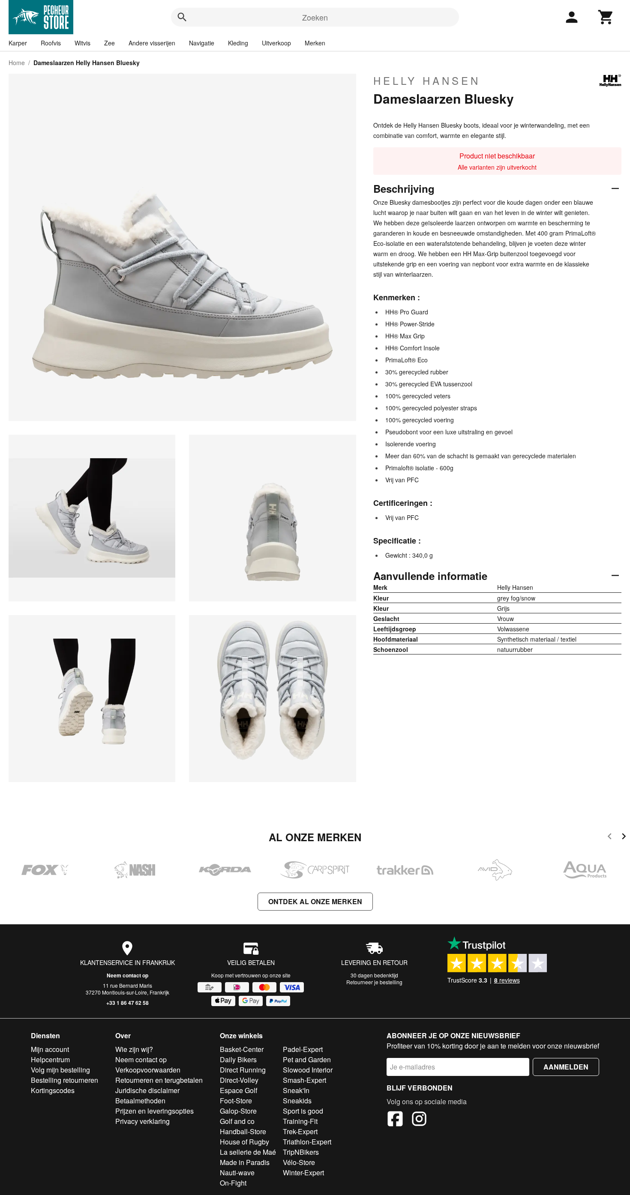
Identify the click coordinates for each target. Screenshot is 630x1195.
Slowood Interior (308, 1070)
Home (17, 62)
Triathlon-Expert (307, 1142)
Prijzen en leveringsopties (154, 1111)
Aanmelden (565, 1067)
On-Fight (233, 1183)
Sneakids (297, 1100)
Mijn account (50, 1049)
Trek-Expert (300, 1131)
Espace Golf (238, 1090)
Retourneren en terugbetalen (159, 1080)
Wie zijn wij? (134, 1049)
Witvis (82, 43)
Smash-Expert (304, 1080)
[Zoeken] (182, 17)
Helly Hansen (426, 80)
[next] (624, 837)
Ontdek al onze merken (315, 901)
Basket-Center (242, 1049)
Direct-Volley (239, 1080)
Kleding (238, 43)
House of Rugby (244, 1142)
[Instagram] (419, 1120)
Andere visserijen (152, 43)
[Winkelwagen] (606, 17)
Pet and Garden (307, 1059)
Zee (109, 43)
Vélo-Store (299, 1162)
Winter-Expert (303, 1172)
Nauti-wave (237, 1172)
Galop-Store (238, 1111)
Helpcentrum (50, 1059)
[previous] (609, 837)
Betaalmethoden (140, 1100)
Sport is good (303, 1111)
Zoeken (315, 17)
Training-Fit (300, 1121)
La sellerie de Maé (248, 1152)
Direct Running (243, 1070)
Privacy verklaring (142, 1121)
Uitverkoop (276, 43)
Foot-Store (236, 1100)
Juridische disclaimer (147, 1090)
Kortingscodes (53, 1090)
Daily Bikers (238, 1059)
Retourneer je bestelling (374, 982)
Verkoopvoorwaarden (147, 1070)
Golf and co (237, 1121)
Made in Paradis (245, 1162)
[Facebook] (395, 1120)
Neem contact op (127, 975)
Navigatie (201, 43)
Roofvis (51, 43)
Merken (315, 43)
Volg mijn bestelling (60, 1070)
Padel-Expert (303, 1049)
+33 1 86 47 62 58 (127, 1003)
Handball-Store (243, 1131)
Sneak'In (296, 1090)
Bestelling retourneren (64, 1080)
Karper (18, 43)
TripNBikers (301, 1152)
